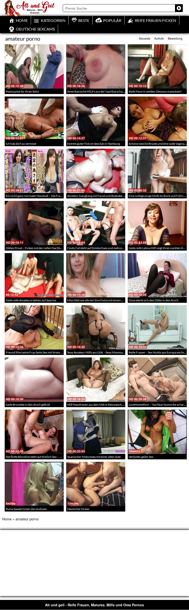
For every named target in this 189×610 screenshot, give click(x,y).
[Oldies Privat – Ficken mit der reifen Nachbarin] (34, 223)
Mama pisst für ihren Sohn (22, 91)
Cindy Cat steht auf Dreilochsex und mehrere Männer (101, 248)
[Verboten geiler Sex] (157, 432)
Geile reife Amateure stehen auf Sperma (31, 300)
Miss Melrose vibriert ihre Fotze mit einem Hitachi (99, 300)
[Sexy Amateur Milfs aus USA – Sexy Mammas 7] (95, 327)
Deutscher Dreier (78, 509)
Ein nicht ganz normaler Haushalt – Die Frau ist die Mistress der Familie (51, 196)
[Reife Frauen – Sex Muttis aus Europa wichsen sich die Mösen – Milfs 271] (157, 327)
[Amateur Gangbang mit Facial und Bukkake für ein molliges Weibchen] (95, 171)
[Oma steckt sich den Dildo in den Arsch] (157, 275)
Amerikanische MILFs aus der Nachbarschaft (96, 91)
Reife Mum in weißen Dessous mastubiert (155, 91)
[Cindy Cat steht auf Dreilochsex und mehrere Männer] (95, 223)
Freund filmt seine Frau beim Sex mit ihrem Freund (38, 352)
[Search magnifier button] (179, 8)
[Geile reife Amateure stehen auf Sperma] (34, 275)
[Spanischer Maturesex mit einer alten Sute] (95, 432)
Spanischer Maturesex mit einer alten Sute (94, 457)
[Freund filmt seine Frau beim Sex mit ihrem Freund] (34, 327)
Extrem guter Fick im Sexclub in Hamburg (93, 143)
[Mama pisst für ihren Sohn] (34, 66)
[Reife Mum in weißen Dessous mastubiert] (157, 66)
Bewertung (175, 38)
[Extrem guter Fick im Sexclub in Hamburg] (95, 118)
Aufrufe (159, 38)
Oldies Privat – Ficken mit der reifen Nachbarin (35, 248)
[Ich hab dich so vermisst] (34, 118)
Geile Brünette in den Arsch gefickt (28, 404)
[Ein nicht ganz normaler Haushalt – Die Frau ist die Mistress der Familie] (34, 171)
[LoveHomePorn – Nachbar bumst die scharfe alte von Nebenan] (157, 379)
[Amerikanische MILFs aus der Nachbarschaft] (95, 66)
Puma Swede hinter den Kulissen (26, 509)
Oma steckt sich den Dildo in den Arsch (153, 300)
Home (7, 518)
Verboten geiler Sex (141, 457)
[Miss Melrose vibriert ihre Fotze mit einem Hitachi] (95, 275)
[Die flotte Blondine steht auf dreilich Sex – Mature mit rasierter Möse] (34, 432)
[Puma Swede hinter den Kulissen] (34, 484)
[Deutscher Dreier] (95, 484)
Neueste (144, 38)
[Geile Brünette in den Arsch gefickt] (34, 379)
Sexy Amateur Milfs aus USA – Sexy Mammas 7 (96, 352)
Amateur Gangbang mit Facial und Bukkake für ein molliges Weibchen (111, 196)
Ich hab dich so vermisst (21, 143)
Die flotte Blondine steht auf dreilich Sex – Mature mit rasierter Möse (49, 457)
